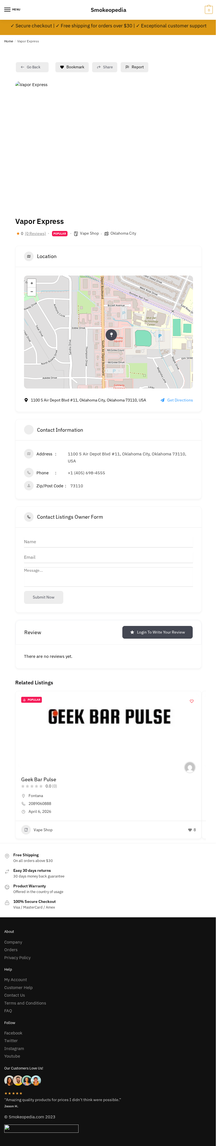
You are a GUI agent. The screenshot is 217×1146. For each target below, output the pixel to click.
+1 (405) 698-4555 (86, 472)
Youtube (12, 1056)
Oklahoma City (123, 233)
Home (8, 41)
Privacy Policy (17, 957)
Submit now (44, 597)
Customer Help (18, 987)
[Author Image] (190, 767)
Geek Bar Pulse (38, 779)
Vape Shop (89, 233)
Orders (11, 949)
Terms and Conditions (25, 1003)
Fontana (36, 795)
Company (13, 942)
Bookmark (75, 66)
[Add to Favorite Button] (191, 701)
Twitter (11, 1040)
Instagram (14, 1048)
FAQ (8, 1010)
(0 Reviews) (35, 233)
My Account (15, 979)
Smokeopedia (108, 10)
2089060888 (40, 803)
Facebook (13, 1033)
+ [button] (32, 283)
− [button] (32, 291)
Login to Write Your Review (161, 632)
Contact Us (14, 995)
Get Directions (180, 400)
